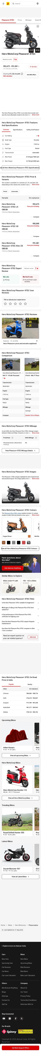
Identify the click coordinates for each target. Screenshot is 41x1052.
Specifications (17, 130)
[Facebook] (16, 1018)
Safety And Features (33, 130)
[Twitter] (22, 1018)
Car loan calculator (9, 975)
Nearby (30, 684)
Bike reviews (25, 967)
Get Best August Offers (20, 1048)
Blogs (4, 992)
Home (3, 925)
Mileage (28, 20)
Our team (24, 992)
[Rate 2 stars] (10, 303)
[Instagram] (10, 1018)
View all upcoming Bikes (19, 755)
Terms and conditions (28, 1000)
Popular (11, 684)
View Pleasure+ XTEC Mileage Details (19, 451)
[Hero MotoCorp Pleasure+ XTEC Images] (20, 36)
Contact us (6, 1000)
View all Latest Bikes (19, 877)
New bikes (24, 959)
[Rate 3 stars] (15, 303)
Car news (5, 971)
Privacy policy (25, 996)
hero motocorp (20, 925)
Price (20, 20)
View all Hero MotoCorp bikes (19, 798)
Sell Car (4, 1004)
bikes (10, 925)
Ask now (33, 637)
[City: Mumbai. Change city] (37, 3)
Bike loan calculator (27, 975)
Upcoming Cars (7, 963)
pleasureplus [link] (33, 925)
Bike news (24, 971)
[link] (17, 734)
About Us (23, 988)
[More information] (21, 73)
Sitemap (5, 996)
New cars (5, 959)
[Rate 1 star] (5, 303)
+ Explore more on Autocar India (14, 946)
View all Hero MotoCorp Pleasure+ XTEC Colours (19, 548)
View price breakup (33, 206)
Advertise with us (26, 1004)
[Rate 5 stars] (25, 303)
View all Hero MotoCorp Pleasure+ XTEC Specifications (20, 168)
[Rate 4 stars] (20, 303)
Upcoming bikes (26, 963)
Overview (6, 129)
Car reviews (6, 967)
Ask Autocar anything (10, 988)
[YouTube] (4, 1018)
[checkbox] (32, 217)
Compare (36, 217)
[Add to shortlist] (38, 26)
